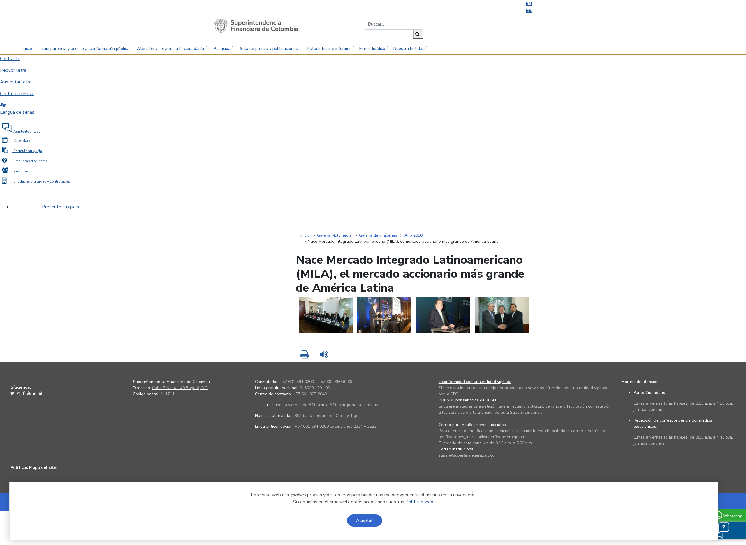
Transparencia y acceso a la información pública (84, 48)
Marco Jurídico (372, 48)
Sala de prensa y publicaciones (269, 48)
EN (529, 3)
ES (529, 10)
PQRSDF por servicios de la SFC (468, 400)
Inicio (27, 48)
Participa (222, 48)
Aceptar (364, 520)
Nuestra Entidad (409, 48)
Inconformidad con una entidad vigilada (475, 382)
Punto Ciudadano (649, 392)
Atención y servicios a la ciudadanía (170, 48)
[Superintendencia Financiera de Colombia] (256, 25)
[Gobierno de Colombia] (240, 5)
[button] (720, 530)
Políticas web (419, 502)
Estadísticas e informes (329, 48)
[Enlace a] (12, 393)
